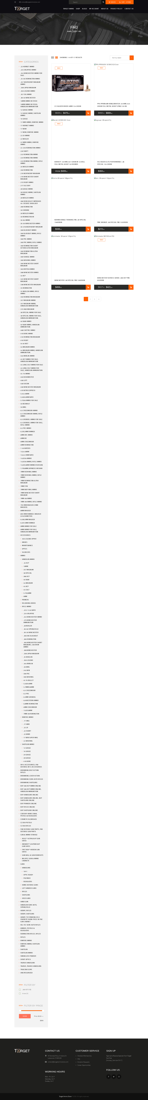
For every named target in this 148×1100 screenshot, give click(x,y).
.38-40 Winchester (27, 98)
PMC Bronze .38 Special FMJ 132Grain (112, 222)
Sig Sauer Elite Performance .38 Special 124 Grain (110, 163)
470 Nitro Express (27, 390)
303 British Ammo (27, 269)
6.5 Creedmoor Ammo (29, 410)
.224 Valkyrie (29, 613)
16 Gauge (24, 119)
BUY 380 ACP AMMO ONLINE (30, 786)
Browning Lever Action (30, 776)
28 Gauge (27, 758)
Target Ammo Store (65, 1096)
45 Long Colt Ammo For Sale (31, 365)
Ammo (22, 555)
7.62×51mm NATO (26, 455)
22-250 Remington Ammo (30, 148)
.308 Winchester (30, 650)
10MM (26, 566)
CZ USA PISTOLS (26, 822)
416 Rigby (24, 340)
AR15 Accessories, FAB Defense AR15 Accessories (31, 766)
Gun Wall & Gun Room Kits (32, 855)
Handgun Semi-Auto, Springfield (28, 906)
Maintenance (27, 545)
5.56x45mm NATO (26, 397)
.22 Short (27, 731)
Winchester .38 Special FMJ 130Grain (69, 280)
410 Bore (27, 761)
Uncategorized (26, 973)
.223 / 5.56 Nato (30, 610)
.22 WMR (27, 734)
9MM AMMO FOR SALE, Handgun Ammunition (29, 530)
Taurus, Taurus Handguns (30, 966)
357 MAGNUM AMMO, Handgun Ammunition (29, 305)
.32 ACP (26, 563)
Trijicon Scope (26, 969)
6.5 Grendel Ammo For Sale (31, 419)
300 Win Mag (29, 677)
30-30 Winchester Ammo (30, 223)
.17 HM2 (26, 721)
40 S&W (26, 580)
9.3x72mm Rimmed (27, 523)
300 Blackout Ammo (28, 230)
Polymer (27, 878)
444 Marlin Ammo (27, 356)
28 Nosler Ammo (27, 198)
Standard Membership (84, 1056)
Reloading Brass (29, 603)
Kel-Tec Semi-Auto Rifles (30, 925)
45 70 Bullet (28, 680)
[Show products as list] (56, 57)
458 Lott (23, 380)
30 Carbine (24, 210)
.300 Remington (30, 639)
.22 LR (26, 727)
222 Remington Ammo (29, 154)
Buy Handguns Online (29, 795)
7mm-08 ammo (26, 498)
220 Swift (24, 151)
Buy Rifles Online (27, 807)
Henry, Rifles (25, 910)
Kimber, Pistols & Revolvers (27, 929)
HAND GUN (24, 902)
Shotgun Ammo (28, 744)
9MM (25, 596)
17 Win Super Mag (31, 737)
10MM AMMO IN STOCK (28, 101)
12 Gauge (27, 748)
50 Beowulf (25, 404)
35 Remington (26, 288)
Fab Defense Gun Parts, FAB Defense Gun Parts (31, 830)
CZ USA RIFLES (25, 826)
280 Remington (26, 207)
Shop (75, 31)
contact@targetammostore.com (58, 1062)
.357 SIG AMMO (26, 94)
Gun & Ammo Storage (28, 835)
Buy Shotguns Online (29, 810)
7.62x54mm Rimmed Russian (31, 465)
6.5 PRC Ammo (25, 428)
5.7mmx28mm (29, 687)
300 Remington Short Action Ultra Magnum (29, 247)
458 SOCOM (24, 384)
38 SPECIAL (28, 573)
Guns (22, 864)
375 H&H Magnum (27, 309)
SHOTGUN (24, 949)
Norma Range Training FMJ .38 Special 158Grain (70, 221)
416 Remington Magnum (30, 337)
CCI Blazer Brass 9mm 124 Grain (67, 106)
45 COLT (26, 590)
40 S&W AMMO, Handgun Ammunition (30, 326)
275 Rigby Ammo (26, 182)
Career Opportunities (84, 1065)
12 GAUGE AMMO (26, 110)
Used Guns (26, 898)
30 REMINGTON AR (27, 217)
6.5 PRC (26, 694)
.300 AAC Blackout (31, 636)
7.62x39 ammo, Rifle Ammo (30, 462)
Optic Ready (28, 875)
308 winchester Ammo (29, 272)
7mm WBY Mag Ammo (28, 489)
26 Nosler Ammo (27, 167)
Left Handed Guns (29, 888)
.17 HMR (27, 724)
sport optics (25, 959)
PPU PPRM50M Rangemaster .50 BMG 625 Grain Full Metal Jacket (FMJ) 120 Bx (113, 105)
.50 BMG (27, 667)
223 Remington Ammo (29, 158)
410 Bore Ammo (26, 333)
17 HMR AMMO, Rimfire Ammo (31, 122)
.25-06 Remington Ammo (30, 79)
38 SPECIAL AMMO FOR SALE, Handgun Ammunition (30, 317)
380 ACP (26, 576)
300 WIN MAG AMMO (28, 260)
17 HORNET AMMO (27, 125)
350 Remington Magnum (30, 297)
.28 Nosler (28, 626)
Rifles (24, 891)
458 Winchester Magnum (30, 387)
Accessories (25, 535)
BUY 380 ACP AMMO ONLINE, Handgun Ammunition (30, 790)
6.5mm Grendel (30, 697)
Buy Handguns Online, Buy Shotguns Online (31, 799)
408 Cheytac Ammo (27, 330)
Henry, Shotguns (27, 914)
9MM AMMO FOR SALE (28, 526)
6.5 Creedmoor (30, 690)
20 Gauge (27, 755)
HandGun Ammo (28, 559)
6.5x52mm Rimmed (27, 431)
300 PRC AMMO (26, 239)
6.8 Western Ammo (31, 700)
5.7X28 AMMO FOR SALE (29, 400)
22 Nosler (24, 139)
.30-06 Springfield (31, 629)
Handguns (26, 868)
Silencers (26, 552)
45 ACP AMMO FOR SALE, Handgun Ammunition (29, 360)
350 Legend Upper (29, 539)
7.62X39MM (28, 710)
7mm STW (24, 486)
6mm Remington (27, 445)
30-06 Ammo (25, 220)
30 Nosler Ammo (27, 213)
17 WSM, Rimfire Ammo (29, 132)
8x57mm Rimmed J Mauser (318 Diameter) (30, 515)
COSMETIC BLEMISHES (28, 819)
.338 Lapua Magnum (28, 88)
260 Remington (26, 170)
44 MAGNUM (28, 583)
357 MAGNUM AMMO (28, 300)
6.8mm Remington (31, 704)
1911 (25, 871)
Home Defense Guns (30, 885)
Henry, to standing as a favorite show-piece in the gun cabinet (31, 919)
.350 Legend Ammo (27, 91)
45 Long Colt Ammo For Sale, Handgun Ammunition (31, 369)
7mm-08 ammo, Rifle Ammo (31, 502)
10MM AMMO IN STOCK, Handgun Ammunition (29, 105)
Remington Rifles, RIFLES (30, 934)
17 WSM (23, 129)
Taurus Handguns (27, 963)
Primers (25, 600)
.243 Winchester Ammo (33, 617)
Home (69, 31)
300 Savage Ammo (27, 257)
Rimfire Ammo (27, 717)
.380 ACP (25, 989)
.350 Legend (28, 660)
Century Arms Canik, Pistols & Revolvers (28, 815)
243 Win (27, 670)
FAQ (78, 1059)
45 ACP (26, 586)
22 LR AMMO (25, 135)
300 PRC (27, 674)
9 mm (24, 993)
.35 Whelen (28, 657)
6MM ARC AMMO (26, 435)
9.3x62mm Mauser (27, 519)
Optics (24, 549)
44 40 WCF (24, 343)
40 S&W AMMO (25, 321)
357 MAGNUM (29, 570)
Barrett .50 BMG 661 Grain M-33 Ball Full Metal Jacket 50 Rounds (69, 163)
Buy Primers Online (28, 803)
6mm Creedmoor (27, 442)
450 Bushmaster (27, 377)
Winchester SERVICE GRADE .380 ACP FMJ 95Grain (113, 279)
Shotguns (26, 895)
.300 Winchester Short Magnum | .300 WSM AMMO (33, 644)
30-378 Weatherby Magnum (31, 227)
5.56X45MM (28, 684)
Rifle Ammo (26, 606)
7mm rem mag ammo (28, 472)
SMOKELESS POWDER (28, 956)
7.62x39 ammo (26, 458)
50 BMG (23, 407)
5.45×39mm (24, 394)
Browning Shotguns (28, 782)
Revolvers (28, 881)
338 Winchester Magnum (30, 285)
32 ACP (23, 276)
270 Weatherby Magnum (30, 173)
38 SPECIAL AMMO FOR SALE (30, 312)
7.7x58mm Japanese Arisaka (31, 468)
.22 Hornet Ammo (27, 66)
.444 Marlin (28, 663)
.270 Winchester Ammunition (30, 621)
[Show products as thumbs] (52, 57)
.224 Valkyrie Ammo (28, 70)
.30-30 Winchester (31, 632)
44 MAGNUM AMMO (27, 347)
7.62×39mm (24, 452)
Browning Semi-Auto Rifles (31, 779)
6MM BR (23, 438)
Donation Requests (83, 1062)
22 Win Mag (28, 741)
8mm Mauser (25, 510)
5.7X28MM (27, 593)
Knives (24, 542)
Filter (25, 1016)
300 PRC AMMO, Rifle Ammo (31, 242)
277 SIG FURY (25, 185)
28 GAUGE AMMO (26, 189)
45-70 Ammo (25, 374)
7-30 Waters (25, 448)
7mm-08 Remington (31, 714)
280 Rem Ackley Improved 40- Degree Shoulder (30, 202)
